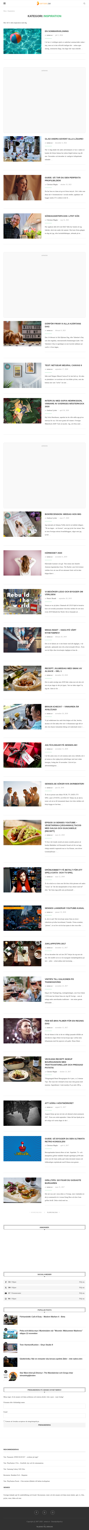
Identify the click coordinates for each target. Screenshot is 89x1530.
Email (5, 1412)
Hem (4, 11)
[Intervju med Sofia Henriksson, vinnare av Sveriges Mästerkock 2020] (22, 410)
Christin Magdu (52, 1072)
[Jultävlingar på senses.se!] (22, 755)
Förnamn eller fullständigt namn (14, 1402)
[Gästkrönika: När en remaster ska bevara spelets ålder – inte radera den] (10, 1362)
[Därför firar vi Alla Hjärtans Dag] (22, 333)
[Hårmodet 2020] (22, 563)
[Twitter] (44, 1512)
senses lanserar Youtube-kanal (64, 908)
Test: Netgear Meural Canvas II (63, 365)
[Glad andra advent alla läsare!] (22, 148)
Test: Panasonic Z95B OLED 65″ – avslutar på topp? (20, 1457)
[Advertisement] (44, 102)
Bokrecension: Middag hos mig (63, 514)
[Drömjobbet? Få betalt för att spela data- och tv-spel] (22, 879)
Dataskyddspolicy (57, 1521)
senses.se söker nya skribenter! (64, 784)
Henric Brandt (51, 598)
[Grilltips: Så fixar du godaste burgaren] (22, 1190)
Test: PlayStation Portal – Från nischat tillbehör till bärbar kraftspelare (26, 1481)
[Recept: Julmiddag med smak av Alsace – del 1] (22, 678)
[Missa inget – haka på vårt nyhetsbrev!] (22, 640)
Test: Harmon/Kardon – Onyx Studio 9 (36, 1345)
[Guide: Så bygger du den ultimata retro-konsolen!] (22, 1148)
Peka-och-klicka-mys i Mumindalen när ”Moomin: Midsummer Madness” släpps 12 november (51, 1332)
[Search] (84, 3)
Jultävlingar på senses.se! (61, 745)
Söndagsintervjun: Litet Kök (62, 216)
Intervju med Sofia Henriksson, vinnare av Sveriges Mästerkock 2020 (64, 404)
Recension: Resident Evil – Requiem (15, 1475)
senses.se (49, 35)
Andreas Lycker (52, 410)
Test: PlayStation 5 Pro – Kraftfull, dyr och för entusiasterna (23, 1463)
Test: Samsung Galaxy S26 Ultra (14, 1469)
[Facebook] (36, 1512)
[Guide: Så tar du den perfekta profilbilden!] (22, 187)
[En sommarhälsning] (22, 41)
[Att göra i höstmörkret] (22, 1113)
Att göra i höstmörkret (59, 1103)
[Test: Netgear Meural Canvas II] (22, 375)
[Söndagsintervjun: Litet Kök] (22, 226)
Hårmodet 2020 (53, 553)
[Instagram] (53, 1512)
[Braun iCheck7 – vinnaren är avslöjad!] (22, 716)
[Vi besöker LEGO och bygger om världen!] (22, 601)
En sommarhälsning (57, 31)
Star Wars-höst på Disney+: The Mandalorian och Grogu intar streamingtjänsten (46, 1374)
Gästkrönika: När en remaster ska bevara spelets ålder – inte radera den (51, 1359)
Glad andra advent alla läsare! (64, 139)
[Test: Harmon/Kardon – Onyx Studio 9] (10, 1348)
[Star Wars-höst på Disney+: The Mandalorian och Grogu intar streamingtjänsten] (10, 1376)
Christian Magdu (52, 184)
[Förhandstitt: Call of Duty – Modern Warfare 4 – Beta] (10, 1320)
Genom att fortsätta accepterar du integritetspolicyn (22, 1421)
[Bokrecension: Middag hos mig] (22, 524)
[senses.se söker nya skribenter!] (22, 793)
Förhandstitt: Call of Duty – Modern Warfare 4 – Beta (43, 1317)
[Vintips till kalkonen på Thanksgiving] (22, 989)
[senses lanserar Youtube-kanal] (22, 918)
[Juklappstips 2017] (22, 953)
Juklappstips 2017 (55, 944)
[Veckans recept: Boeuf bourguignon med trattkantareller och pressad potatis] (22, 1069)
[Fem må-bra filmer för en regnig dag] (22, 1030)
